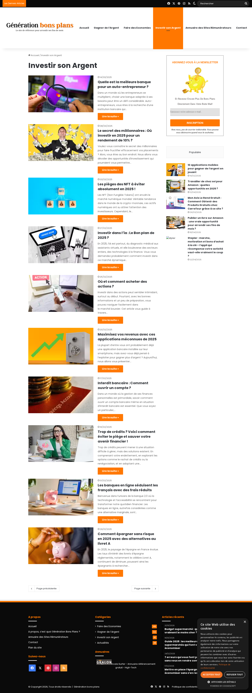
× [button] (244, 622)
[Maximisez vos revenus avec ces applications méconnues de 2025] (60, 346)
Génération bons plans (86, 686)
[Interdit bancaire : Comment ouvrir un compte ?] (60, 395)
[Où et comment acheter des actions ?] (60, 293)
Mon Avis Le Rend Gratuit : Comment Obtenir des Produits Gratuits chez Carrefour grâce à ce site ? (205, 203)
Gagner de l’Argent (106, 27)
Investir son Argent (168, 27)
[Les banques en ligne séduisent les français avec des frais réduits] (60, 497)
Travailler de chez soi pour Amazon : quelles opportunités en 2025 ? (205, 185)
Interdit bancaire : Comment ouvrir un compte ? (123, 385)
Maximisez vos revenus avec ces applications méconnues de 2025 (127, 337)
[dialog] (223, 654)
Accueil (84, 27)
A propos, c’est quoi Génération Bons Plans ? (54, 631)
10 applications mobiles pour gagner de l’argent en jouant (205, 168)
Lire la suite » (110, 116)
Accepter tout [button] (211, 674)
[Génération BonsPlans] (40, 26)
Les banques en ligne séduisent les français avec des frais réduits (128, 487)
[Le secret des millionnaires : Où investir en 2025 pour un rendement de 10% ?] (60, 142)
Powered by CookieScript (223, 686)
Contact (241, 27)
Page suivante (142, 588)
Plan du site (35, 647)
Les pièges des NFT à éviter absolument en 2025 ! (121, 186)
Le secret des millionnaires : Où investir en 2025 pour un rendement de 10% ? (125, 135)
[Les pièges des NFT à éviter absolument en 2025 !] (60, 196)
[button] (223, 682)
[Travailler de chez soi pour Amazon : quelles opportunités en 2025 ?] (175, 186)
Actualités (103, 642)
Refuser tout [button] (235, 674)
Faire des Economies (137, 27)
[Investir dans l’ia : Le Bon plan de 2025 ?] (60, 244)
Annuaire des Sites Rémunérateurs (208, 27)
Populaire (195, 152)
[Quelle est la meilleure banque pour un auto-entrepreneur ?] (60, 93)
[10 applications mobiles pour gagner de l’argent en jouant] (175, 169)
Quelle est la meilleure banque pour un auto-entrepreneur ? (124, 84)
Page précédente (47, 588)
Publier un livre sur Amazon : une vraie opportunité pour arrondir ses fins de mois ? (205, 223)
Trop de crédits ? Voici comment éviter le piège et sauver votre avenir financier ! (126, 436)
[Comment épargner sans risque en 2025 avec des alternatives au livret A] (60, 545)
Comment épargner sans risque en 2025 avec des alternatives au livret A (127, 538)
